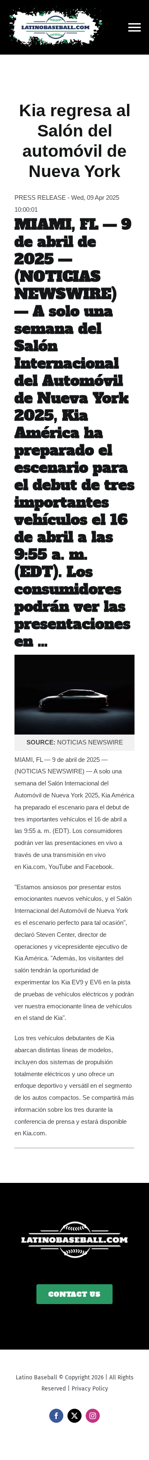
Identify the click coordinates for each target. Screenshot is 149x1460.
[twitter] (74, 1416)
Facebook (98, 866)
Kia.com (34, 866)
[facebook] (56, 1416)
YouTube (60, 866)
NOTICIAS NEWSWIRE (49, 771)
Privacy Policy (90, 1388)
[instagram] (93, 1416)
